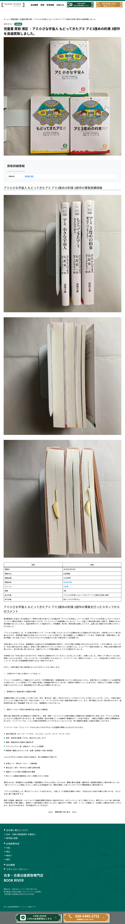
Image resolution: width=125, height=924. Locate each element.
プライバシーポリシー (17, 869)
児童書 (65, 586)
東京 (8, 859)
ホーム (6, 19)
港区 (32, 176)
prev (51, 812)
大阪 (8, 847)
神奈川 (9, 855)
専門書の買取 (12, 838)
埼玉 (8, 851)
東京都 (27, 176)
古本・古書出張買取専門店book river (23, 878)
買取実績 (50, 5)
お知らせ (60, 5)
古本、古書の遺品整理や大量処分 (20, 834)
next (74, 812)
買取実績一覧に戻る (62, 812)
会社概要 (34, 5)
